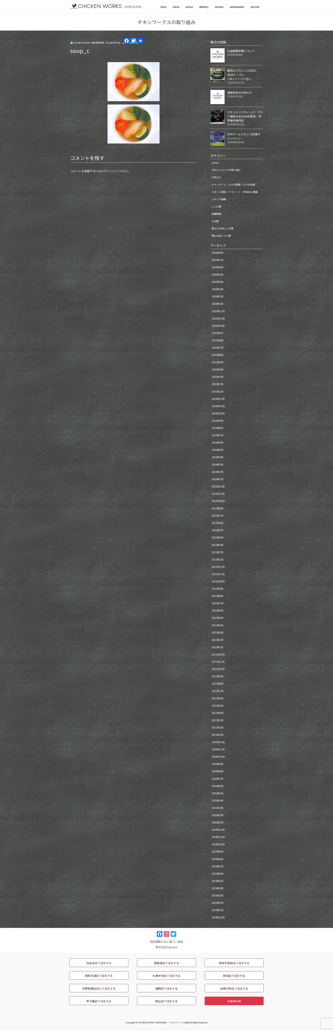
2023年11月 (218, 493)
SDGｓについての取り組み (226, 170)
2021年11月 (218, 661)
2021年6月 (217, 698)
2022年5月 (217, 618)
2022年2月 (217, 640)
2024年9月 (217, 420)
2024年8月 (217, 428)
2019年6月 (217, 873)
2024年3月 (217, 464)
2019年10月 (218, 844)
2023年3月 (217, 545)
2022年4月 (217, 625)
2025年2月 (217, 384)
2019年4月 (217, 888)
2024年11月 (218, 406)
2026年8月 (217, 252)
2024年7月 (217, 435)
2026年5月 (217, 274)
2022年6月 (217, 610)
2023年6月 (217, 523)
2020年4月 (217, 800)
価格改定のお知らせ (239, 92)
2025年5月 (217, 362)
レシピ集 (216, 206)
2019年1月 (217, 910)
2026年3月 (217, 289)
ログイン (106, 171)
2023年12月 (218, 486)
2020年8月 (217, 771)
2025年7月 (217, 347)
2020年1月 (217, 822)
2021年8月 (217, 683)
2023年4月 (217, 537)
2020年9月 (217, 764)
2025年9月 (217, 333)
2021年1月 (217, 735)
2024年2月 (217, 472)
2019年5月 (217, 881)
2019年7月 (217, 866)
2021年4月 (217, 713)
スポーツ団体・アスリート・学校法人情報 (235, 192)
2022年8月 (217, 596)
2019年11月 (218, 837)
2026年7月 (217, 260)
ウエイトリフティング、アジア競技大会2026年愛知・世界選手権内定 (245, 116)
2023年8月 (217, 508)
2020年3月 (217, 808)
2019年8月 (217, 859)
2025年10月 (218, 325)
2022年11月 (218, 574)
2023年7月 (217, 515)
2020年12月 (218, 742)
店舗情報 (216, 214)
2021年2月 (217, 727)
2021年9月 (217, 676)
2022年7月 (217, 603)
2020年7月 (217, 778)
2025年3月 (217, 376)
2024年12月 (218, 399)
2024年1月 (217, 479)
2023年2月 (217, 552)
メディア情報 (219, 199)
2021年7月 (217, 691)
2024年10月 (218, 413)
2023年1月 (217, 559)
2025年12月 (218, 311)
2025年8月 (217, 340)
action (215, 162)
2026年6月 (217, 267)
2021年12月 (218, 654)
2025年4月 (217, 369)
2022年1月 (217, 647)
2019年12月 (218, 829)
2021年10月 (218, 669)
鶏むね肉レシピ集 (221, 235)
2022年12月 (218, 567)
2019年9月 (217, 851)
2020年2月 (217, 815)
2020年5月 (217, 793)
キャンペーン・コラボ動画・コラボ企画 (233, 184)
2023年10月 (218, 501)
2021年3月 (217, 720)
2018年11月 (218, 917)
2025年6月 (217, 355)
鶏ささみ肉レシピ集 (222, 228)
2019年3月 (217, 895)
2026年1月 (217, 303)
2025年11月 (218, 318)
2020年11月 (218, 749)
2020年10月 (218, 756)
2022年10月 (218, 581)
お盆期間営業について (241, 51)
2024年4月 (217, 457)
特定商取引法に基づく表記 (166, 942)
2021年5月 (217, 705)
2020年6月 (217, 786)
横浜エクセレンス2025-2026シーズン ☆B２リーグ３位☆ (244, 74)
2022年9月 (217, 588)
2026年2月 (217, 296)
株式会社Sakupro (167, 947)
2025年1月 (217, 391)
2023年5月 (217, 530)
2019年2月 (217, 902)
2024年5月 (217, 450)
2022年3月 (217, 632)
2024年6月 (217, 442)
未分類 (215, 221)
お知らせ (216, 177)
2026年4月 (217, 282)
